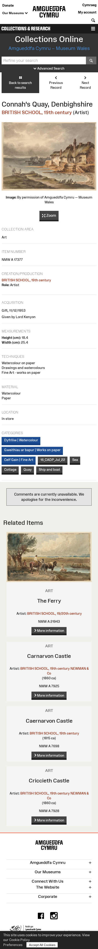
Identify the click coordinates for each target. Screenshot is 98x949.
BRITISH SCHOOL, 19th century (37, 112)
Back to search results (20, 85)
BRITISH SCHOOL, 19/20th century (54, 613)
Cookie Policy (19, 940)
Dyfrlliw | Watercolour (21, 440)
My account (87, 12)
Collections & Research (25, 29)
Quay (27, 469)
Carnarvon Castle (49, 656)
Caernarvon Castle (49, 721)
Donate (8, 5)
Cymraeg (89, 5)
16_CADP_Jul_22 (52, 460)
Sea (75, 460)
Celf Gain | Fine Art (18, 460)
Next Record (85, 85)
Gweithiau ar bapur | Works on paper (32, 450)
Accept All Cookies (42, 945)
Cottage (10, 469)
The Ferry (49, 601)
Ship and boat (49, 469)
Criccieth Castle (49, 780)
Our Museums (13, 13)
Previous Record (56, 85)
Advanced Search (50, 68)
